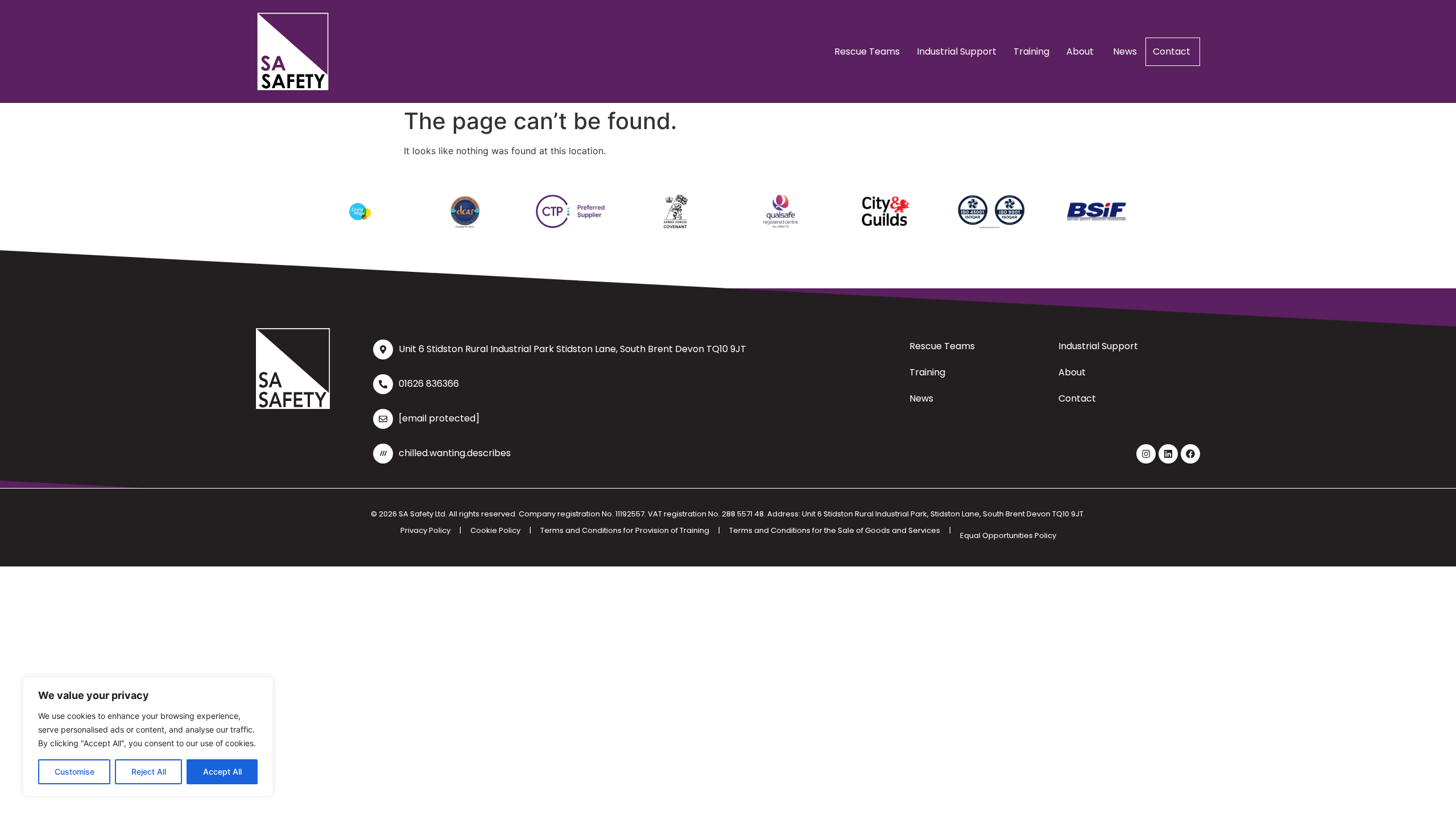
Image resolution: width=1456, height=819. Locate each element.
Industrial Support (956, 51)
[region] (148, 736)
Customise (74, 771)
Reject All (148, 771)
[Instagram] (1146, 454)
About (1081, 51)
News (1125, 51)
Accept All (222, 771)
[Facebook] (1190, 454)
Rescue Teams (867, 51)
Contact (1173, 51)
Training (1031, 51)
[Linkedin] (1168, 454)
